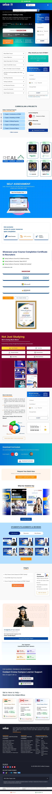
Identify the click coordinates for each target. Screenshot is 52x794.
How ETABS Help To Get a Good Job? (13, 577)
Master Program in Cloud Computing (27, 740)
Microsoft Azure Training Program (8, 743)
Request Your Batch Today (26, 477)
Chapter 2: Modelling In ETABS (12, 117)
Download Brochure (44, 751)
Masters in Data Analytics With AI (26, 747)
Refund (42, 752)
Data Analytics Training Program (8, 747)
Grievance (37, 753)
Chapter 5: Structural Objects (12, 128)
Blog (36, 744)
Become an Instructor (44, 748)
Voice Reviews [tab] (38, 533)
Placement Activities (14, 352)
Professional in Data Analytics (26, 751)
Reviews (37, 741)
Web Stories (38, 745)
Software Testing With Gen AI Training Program (10, 752)
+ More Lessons (14, 132)
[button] (36, 64)
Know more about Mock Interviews (13, 438)
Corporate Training (44, 747)
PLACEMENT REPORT (8, 41)
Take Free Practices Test (17, 192)
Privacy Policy (37, 96)
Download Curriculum (39, 130)
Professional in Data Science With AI (27, 752)
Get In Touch (8, 297)
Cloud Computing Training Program (8, 740)
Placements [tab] (26, 533)
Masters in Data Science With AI (26, 748)
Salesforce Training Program (7, 744)
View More (25, 558)
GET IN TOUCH (42, 592)
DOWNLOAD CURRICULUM (18, 41)
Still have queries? (17, 585)
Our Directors (38, 740)
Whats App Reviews (39, 356)
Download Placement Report (26, 638)
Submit (42, 40)
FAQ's (37, 746)
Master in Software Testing (25, 743)
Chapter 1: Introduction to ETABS (13, 114)
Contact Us (37, 742)
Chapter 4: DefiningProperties (12, 124)
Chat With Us (39, 792)
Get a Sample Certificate (21, 297)
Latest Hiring (14, 356)
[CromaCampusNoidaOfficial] (4, 767)
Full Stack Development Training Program (9, 748)
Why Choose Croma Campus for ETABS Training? (16, 574)
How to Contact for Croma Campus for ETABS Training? (17, 581)
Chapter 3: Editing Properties (12, 121)
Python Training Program (7, 751)
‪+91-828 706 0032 (34, 427)
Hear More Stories (26, 519)
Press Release (38, 752)
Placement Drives (39, 352)
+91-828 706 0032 (34, 430)
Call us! (13, 792)
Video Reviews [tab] (14, 533)
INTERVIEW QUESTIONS (28, 41)
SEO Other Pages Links (9, 778)
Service (42, 740)
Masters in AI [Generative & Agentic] (27, 744)
